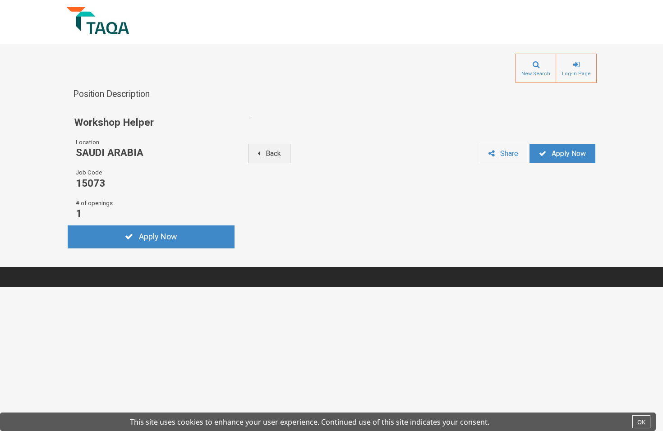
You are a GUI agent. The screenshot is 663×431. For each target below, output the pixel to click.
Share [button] (509, 153)
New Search (535, 74)
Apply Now (158, 236)
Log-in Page (576, 74)
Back (273, 153)
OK (641, 422)
